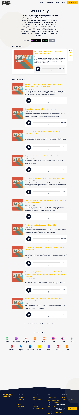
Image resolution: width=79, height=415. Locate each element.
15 (52, 323)
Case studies (49, 2)
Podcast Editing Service (53, 402)
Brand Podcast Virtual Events (38, 409)
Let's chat (72, 2)
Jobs (34, 404)
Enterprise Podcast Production (52, 398)
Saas (63, 397)
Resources (20, 394)
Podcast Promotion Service (54, 406)
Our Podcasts (21, 406)
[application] (52, 68)
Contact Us (35, 402)
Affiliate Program (37, 399)
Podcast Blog (21, 397)
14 (49, 323)
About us (42, 2)
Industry (64, 394)
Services (57, 2)
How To (20, 404)
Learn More (58, 412)
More (52, 40)
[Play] (38, 68)
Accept (72, 408)
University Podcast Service (54, 411)
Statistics (20, 408)
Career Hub (20, 401)
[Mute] (51, 70)
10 (44, 323)
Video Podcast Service (53, 410)
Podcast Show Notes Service (54, 404)
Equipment (20, 402)
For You (63, 2)
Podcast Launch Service (53, 400)
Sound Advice (21, 399)
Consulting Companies (67, 399)
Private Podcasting (52, 408)
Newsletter (35, 406)
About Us (35, 397)
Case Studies (36, 401)
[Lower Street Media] (6, 3)
